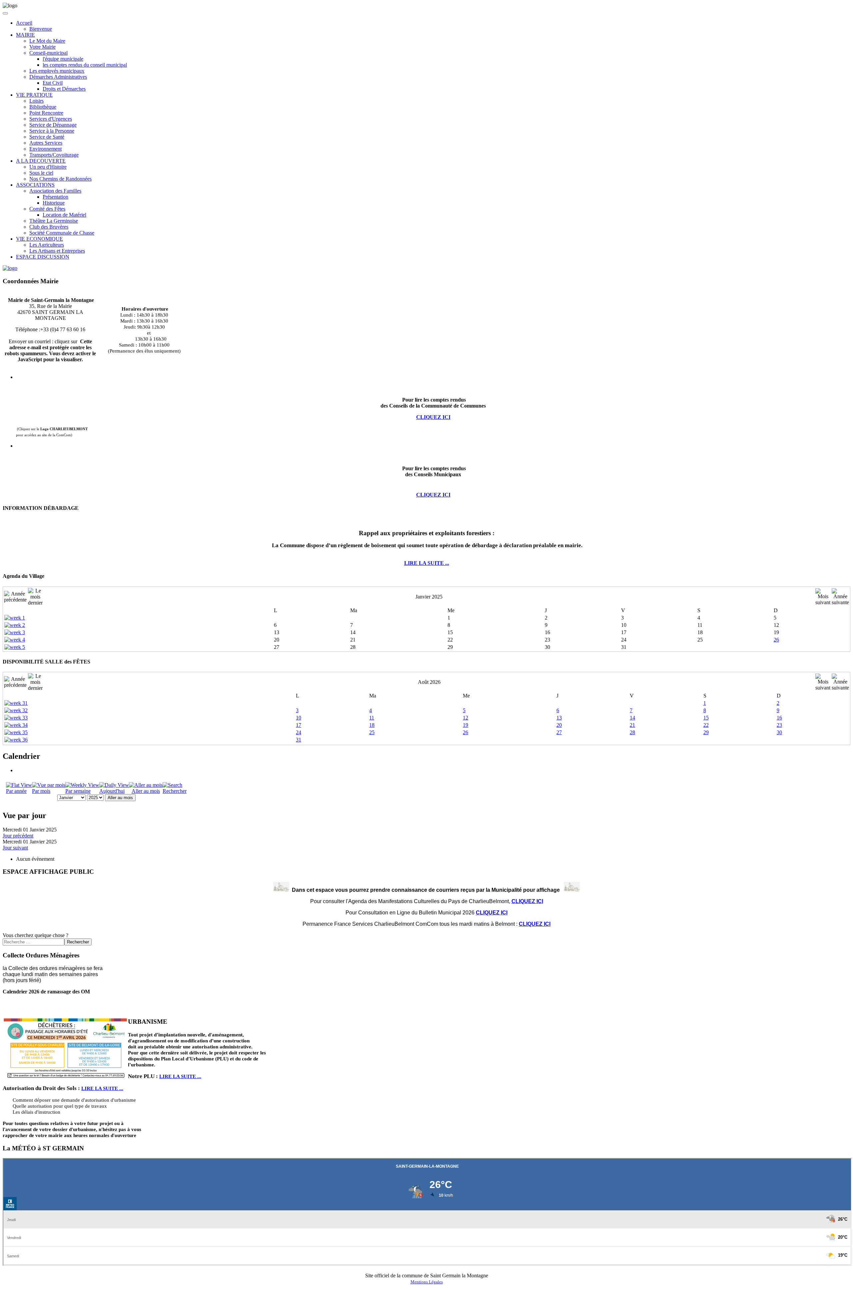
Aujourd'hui (112, 791)
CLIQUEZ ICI (433, 495)
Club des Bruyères (48, 227)
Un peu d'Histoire (48, 167)
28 (632, 732)
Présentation (55, 197)
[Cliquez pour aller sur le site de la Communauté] (10, 268)
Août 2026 (429, 682)
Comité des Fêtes (47, 209)
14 (632, 717)
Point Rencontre (46, 113)
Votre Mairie (42, 47)
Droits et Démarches (64, 89)
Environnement (45, 149)
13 (559, 717)
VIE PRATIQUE (34, 95)
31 (298, 739)
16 (779, 717)
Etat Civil (53, 83)
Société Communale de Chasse (61, 233)
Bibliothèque (42, 107)
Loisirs (36, 101)
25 (372, 732)
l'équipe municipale (63, 59)
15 (706, 717)
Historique (54, 203)
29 (706, 732)
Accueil (24, 23)
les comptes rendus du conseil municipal (85, 65)
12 (465, 717)
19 (465, 725)
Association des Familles (55, 191)
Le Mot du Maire (47, 41)
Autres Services (45, 143)
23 (779, 725)
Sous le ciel (41, 173)
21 (632, 725)
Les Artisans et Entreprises (57, 251)
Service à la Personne (51, 131)
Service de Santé (46, 137)
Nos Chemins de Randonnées (60, 179)
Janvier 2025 (429, 597)
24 (298, 732)
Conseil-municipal (48, 53)
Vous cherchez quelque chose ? (35, 935)
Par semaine (78, 791)
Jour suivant (15, 847)
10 (298, 717)
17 (298, 725)
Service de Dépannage (53, 125)
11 (371, 717)
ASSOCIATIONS (35, 185)
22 (706, 725)
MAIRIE (25, 35)
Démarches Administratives (58, 77)
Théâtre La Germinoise (53, 221)
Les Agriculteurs (46, 245)
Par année (16, 791)
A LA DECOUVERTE (41, 161)
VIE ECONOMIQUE (39, 239)
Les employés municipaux (56, 71)
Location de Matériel (64, 215)
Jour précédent (18, 835)
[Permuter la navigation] (5, 13)
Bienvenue (40, 29)
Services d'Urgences (50, 119)
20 (559, 725)
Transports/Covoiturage (54, 155)
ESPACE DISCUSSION (42, 257)
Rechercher (175, 791)
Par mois (41, 791)
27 (559, 732)
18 (372, 725)
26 (776, 640)
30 (779, 732)
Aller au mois (146, 791)
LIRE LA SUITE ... (426, 563)
